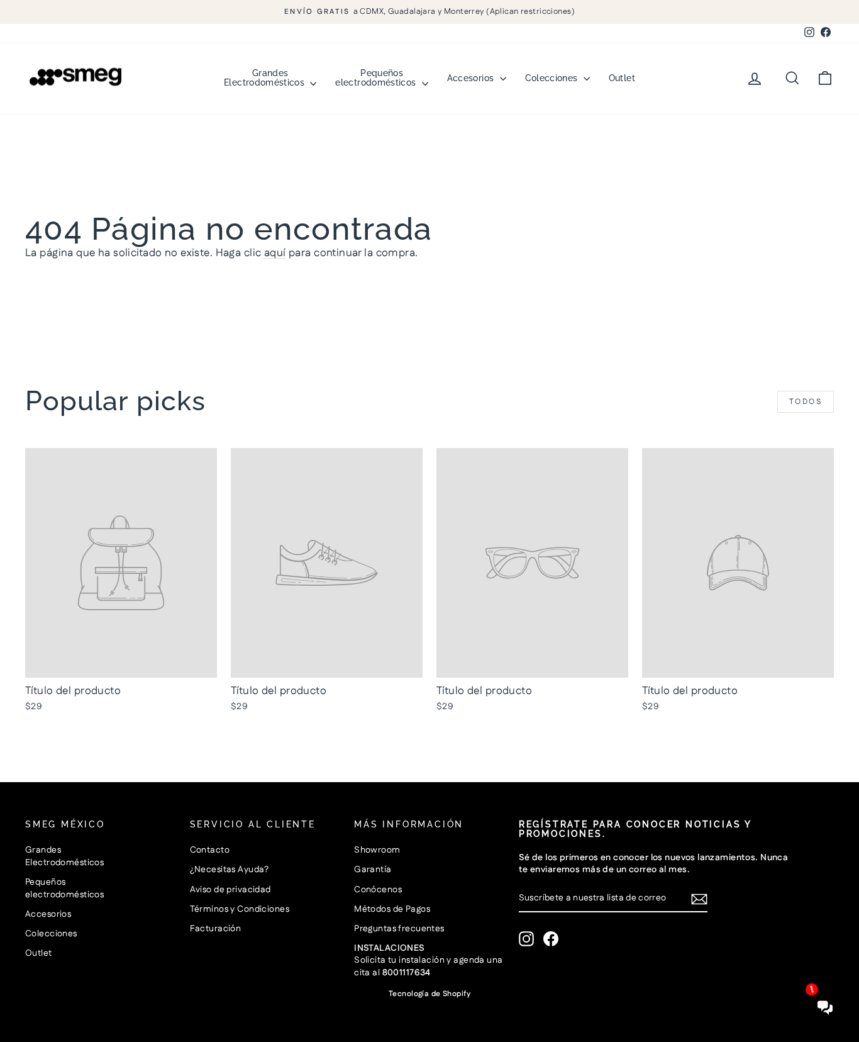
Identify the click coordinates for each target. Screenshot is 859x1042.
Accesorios (472, 78)
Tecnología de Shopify (429, 994)
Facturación (215, 928)
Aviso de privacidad (230, 889)
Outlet (622, 78)
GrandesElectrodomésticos (265, 77)
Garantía (372, 869)
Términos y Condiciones (239, 909)
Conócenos (378, 889)
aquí (275, 252)
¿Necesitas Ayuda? (229, 869)
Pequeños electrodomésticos (376, 77)
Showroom (377, 850)
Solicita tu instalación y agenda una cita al (428, 960)
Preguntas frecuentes (399, 928)
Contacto (210, 850)
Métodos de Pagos (392, 909)
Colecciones (552, 78)
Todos (805, 401)
